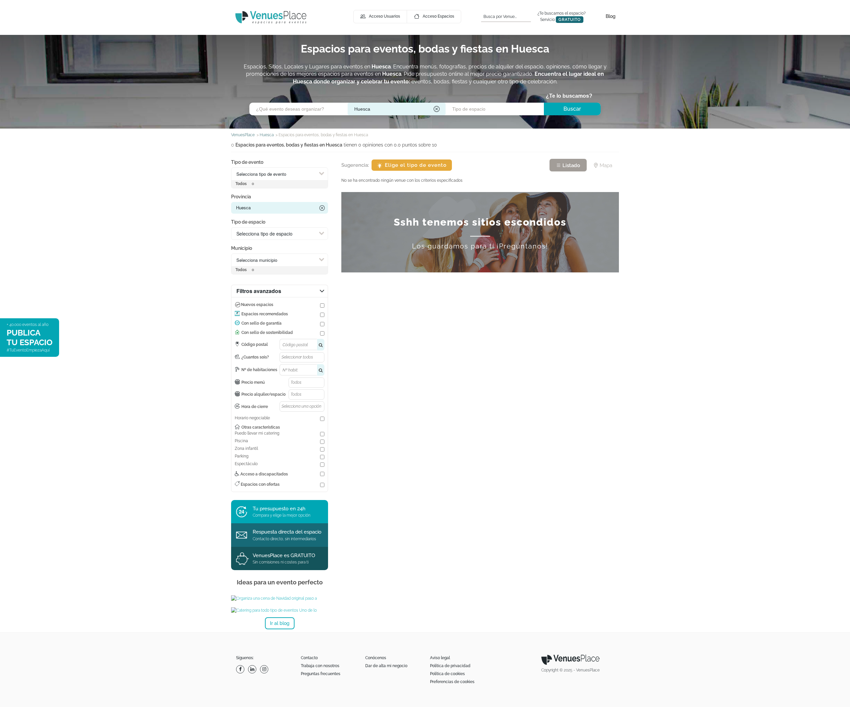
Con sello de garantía (261, 323)
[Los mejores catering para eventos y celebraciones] (279, 610)
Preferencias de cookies (452, 681)
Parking (241, 456)
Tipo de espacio (248, 222)
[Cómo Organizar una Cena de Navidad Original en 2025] (279, 598)
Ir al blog (280, 623)
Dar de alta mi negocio (386, 665)
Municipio (241, 248)
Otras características (260, 427)
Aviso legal (440, 658)
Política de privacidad (450, 665)
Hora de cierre (254, 406)
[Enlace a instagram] (265, 669)
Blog (611, 16)
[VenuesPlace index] (270, 17)
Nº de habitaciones (259, 369)
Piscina (241, 441)
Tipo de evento (247, 162)
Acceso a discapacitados (263, 474)
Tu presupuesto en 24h (279, 509)
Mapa (605, 165)
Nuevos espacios (257, 304)
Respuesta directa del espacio (287, 532)
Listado (570, 165)
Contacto (309, 658)
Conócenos (375, 658)
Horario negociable (252, 418)
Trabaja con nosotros (320, 665)
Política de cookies (447, 673)
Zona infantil (246, 448)
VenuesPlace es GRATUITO (284, 555)
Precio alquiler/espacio (263, 394)
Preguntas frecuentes (320, 673)
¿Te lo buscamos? (569, 96)
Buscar (572, 109)
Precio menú (253, 382)
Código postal (254, 344)
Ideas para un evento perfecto (280, 582)
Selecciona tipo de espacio (264, 233)
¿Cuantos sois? (255, 357)
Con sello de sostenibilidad (267, 332)
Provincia (241, 196)
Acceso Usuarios (384, 16)
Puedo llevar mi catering (257, 433)
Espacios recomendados (264, 314)
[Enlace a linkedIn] (253, 669)
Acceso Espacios (438, 16)
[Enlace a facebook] (241, 669)
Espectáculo (246, 463)
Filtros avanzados (258, 291)
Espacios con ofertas (260, 484)
